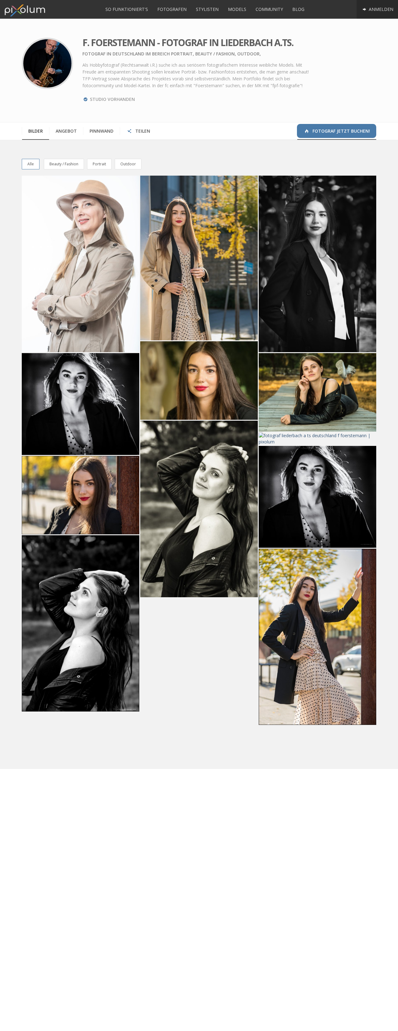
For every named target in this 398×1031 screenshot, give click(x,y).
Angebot (66, 131)
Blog (298, 9)
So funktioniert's (126, 9)
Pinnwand (101, 131)
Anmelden (380, 9)
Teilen (142, 131)
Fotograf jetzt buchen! (340, 131)
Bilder (35, 131)
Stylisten (207, 9)
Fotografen (172, 9)
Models (237, 9)
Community (269, 9)
